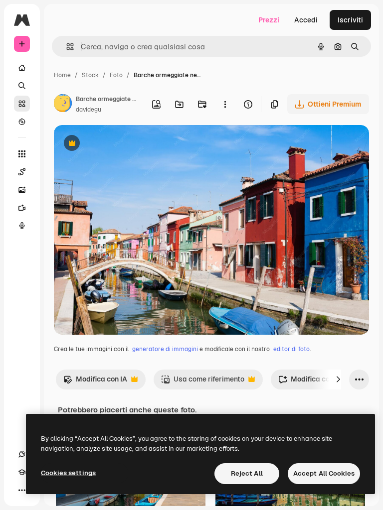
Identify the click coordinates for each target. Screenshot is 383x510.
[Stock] (22, 104)
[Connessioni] (22, 454)
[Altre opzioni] (225, 104)
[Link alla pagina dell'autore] (63, 104)
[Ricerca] (22, 86)
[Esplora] (22, 121)
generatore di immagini (165, 349)
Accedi (306, 19)
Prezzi (268, 19)
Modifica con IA (95, 382)
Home (62, 75)
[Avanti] (338, 379)
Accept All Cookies (324, 473)
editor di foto (291, 349)
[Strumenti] (22, 154)
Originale (120, 144)
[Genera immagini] (22, 190)
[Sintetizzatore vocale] (22, 226)
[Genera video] (22, 208)
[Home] (22, 68)
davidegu (88, 110)
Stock (90, 75)
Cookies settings (68, 473)
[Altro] (22, 490)
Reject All (247, 473)
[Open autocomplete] (66, 46)
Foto (116, 75)
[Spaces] (22, 172)
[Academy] (22, 472)
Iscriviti (350, 19)
